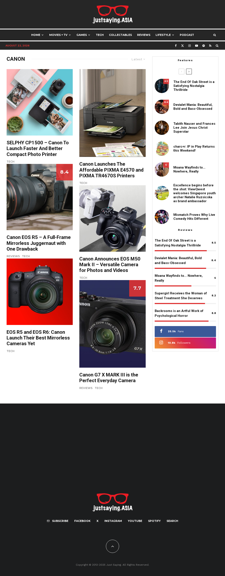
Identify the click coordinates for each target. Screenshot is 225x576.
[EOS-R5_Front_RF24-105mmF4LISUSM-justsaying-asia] (40, 292)
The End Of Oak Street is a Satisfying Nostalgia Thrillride (193, 86)
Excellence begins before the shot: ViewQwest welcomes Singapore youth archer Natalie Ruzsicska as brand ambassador (194, 193)
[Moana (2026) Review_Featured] (162, 169)
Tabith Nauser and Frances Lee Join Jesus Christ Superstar (194, 128)
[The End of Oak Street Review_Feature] (162, 86)
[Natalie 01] (162, 193)
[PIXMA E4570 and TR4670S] (112, 113)
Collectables (120, 35)
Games (81, 35)
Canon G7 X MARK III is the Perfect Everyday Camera (108, 377)
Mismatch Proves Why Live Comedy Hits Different (194, 217)
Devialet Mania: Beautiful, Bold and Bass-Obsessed (192, 107)
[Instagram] (189, 45)
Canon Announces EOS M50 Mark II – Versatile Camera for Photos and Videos (109, 264)
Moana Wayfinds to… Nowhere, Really (189, 169)
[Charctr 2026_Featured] (162, 148)
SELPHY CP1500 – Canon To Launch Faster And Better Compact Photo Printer (38, 148)
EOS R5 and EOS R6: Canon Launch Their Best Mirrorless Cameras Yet (38, 338)
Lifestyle (163, 35)
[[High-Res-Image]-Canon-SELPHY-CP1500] (40, 102)
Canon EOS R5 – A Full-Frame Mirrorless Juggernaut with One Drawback (39, 243)
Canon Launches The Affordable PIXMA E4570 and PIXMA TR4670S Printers (111, 169)
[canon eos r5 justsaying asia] (40, 197)
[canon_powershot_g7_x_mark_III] (112, 324)
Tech (100, 35)
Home (35, 35)
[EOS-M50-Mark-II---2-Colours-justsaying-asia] (112, 218)
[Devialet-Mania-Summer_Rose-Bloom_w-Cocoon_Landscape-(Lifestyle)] (162, 107)
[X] (182, 45)
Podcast (187, 35)
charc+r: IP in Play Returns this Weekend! (194, 148)
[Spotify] (203, 45)
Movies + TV (58, 35)
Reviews (143, 35)
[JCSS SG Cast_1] (162, 128)
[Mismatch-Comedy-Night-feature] (162, 217)
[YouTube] (196, 45)
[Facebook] (176, 45)
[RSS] (210, 45)
